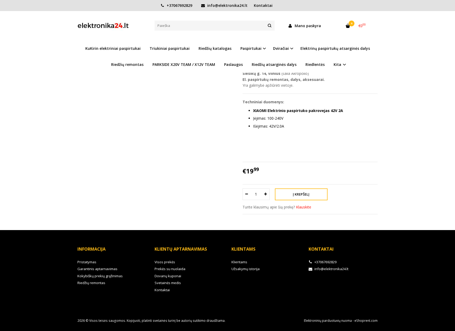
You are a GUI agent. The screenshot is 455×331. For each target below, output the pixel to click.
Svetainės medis (168, 282)
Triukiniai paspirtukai (170, 48)
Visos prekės (165, 262)
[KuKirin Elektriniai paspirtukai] (112, 25)
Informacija (91, 249)
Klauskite (303, 207)
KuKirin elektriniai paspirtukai (113, 48)
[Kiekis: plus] (266, 194)
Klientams (243, 249)
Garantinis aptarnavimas (97, 268)
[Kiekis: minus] (246, 194)
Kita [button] (337, 64)
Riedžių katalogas (215, 48)
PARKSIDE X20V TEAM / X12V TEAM (183, 64)
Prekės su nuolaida (170, 268)
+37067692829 (179, 5)
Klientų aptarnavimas (181, 249)
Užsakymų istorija (245, 268)
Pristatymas (86, 262)
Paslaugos (233, 64)
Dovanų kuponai (168, 276)
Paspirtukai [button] (250, 48)
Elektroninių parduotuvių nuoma (328, 320)
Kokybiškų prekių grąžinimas (100, 276)
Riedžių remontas (127, 64)
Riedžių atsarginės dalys (274, 64)
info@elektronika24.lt (227, 5)
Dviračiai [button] (281, 48)
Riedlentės (315, 64)
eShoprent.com (366, 320)
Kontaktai (263, 5)
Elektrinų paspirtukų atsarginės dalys (335, 48)
